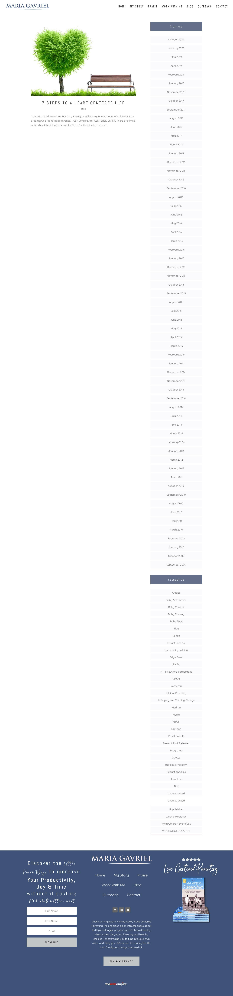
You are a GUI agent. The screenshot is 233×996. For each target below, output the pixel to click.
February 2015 (176, 354)
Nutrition (176, 728)
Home (122, 6)
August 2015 (176, 302)
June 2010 (176, 512)
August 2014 (176, 407)
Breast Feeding (176, 642)
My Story (137, 6)
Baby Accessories (176, 600)
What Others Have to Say (176, 823)
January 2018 (176, 83)
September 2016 (176, 188)
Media (176, 714)
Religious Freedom (176, 764)
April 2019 (176, 65)
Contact (222, 6)
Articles (176, 592)
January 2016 (176, 258)
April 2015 (176, 337)
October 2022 (176, 39)
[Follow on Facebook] (115, 909)
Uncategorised (176, 793)
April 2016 (176, 232)
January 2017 (176, 153)
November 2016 (176, 170)
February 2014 (176, 442)
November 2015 (176, 275)
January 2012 (176, 468)
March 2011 (176, 477)
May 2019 (176, 57)
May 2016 (176, 223)
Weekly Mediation (176, 816)
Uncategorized (176, 800)
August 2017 (176, 118)
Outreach (205, 6)
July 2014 (176, 415)
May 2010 (176, 520)
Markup (176, 707)
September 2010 (176, 494)
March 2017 (176, 144)
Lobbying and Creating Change (176, 700)
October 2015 (176, 284)
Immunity (176, 685)
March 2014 (176, 433)
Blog (190, 6)
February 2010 (176, 538)
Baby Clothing (176, 614)
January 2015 (176, 363)
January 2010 (176, 547)
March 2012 (176, 459)
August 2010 (176, 503)
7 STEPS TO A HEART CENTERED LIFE (83, 103)
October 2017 (176, 100)
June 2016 (176, 214)
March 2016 (176, 240)
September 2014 (176, 398)
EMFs (176, 664)
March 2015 (176, 345)
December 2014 (176, 372)
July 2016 (176, 205)
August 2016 (176, 197)
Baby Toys (176, 621)
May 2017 (176, 135)
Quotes (176, 757)
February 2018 (176, 74)
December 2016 (176, 162)
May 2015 (176, 328)
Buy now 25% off (121, 961)
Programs (176, 750)
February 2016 (176, 249)
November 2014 (176, 380)
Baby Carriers (176, 607)
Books (176, 635)
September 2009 (176, 564)
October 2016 (176, 179)
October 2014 (176, 389)
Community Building (176, 650)
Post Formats (176, 736)
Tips (176, 786)
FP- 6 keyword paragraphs (176, 671)
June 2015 (176, 319)
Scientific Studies (176, 771)
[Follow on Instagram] (121, 909)
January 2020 (176, 48)
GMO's (176, 678)
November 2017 (176, 92)
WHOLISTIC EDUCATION (176, 830)
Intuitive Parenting (176, 693)
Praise (153, 6)
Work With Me (172, 6)
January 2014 (176, 450)
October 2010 (176, 485)
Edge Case (176, 657)
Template (176, 779)
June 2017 (176, 127)
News (176, 721)
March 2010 (176, 529)
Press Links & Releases (176, 743)
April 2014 (176, 424)
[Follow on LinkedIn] (127, 909)
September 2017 (176, 109)
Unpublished (176, 809)
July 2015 (176, 310)
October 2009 (176, 555)
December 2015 (176, 267)
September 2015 (176, 293)
